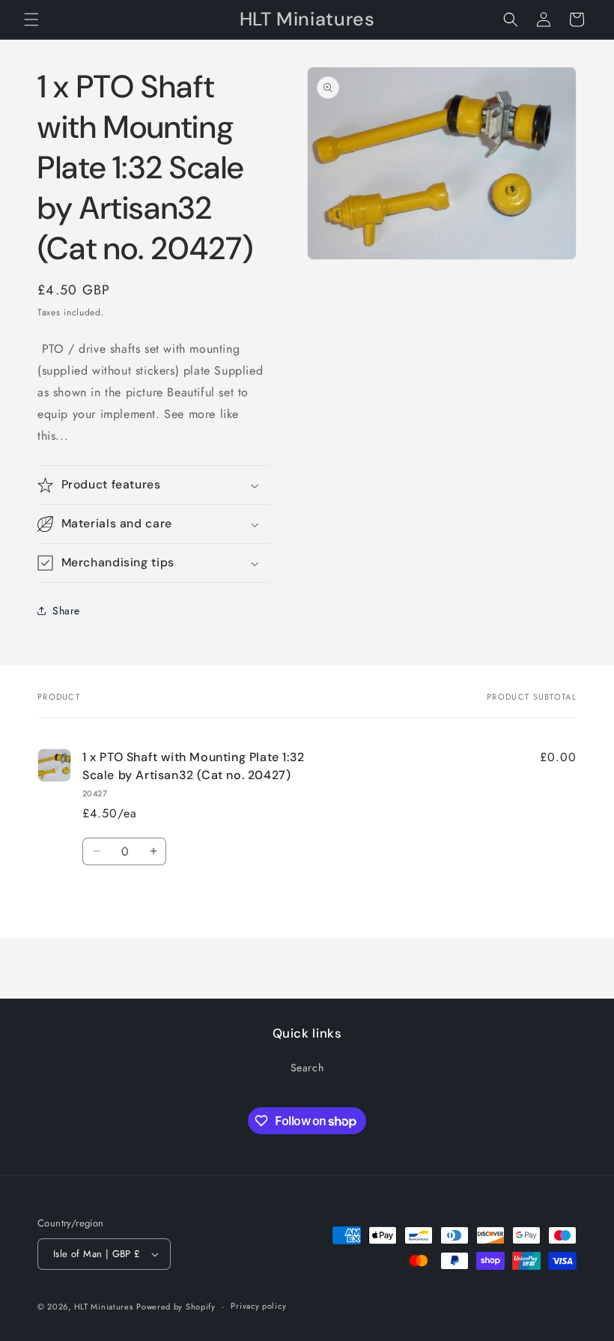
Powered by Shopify (176, 1307)
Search (307, 1067)
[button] (31, 19)
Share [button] (66, 610)
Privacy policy (258, 1306)
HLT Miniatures (103, 1307)
